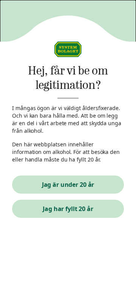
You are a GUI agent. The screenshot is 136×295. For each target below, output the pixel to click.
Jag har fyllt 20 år (68, 209)
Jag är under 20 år (68, 184)
